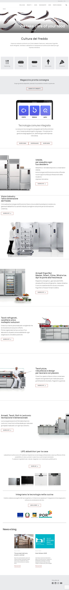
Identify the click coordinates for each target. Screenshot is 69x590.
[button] (66, 5)
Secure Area (60, 1)
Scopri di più (41, 183)
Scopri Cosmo (22, 143)
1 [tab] (32, 30)
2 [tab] (33, 30)
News (18, 550)
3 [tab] (35, 30)
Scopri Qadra (46, 143)
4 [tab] (36, 30)
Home (4, 8)
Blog (15, 550)
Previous (1, 20)
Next (67, 20)
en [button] (64, 1)
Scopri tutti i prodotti (34, 88)
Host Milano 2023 (41, 553)
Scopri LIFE (33, 466)
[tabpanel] (34, 20)
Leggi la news (33, 505)
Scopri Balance (35, 143)
